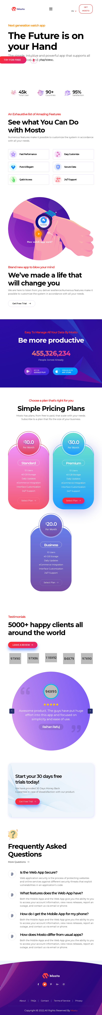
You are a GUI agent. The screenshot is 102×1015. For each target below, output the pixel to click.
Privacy (78, 1001)
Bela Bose (51, 727)
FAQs (33, 1001)
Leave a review (21, 645)
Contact (45, 1001)
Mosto (74, 1010)
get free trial (19, 303)
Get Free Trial (26, 801)
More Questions (17, 862)
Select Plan (27, 500)
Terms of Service (62, 1001)
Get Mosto (85, 9)
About (23, 1001)
